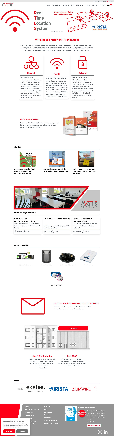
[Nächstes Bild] (106, 20)
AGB (45, 409)
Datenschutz (48, 412)
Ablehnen (22, 431)
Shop (108, 5)
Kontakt (102, 5)
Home (49, 5)
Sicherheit (79, 5)
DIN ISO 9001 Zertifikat (51, 423)
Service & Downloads (100, 1)
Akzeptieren (9, 431)
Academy (88, 5)
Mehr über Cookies (16, 427)
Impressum (47, 406)
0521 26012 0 (29, 412)
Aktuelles (95, 5)
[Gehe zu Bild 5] (62, 31)
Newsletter (47, 417)
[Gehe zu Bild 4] (59, 31)
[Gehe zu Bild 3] (57, 31)
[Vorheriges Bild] (7, 20)
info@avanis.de (29, 415)
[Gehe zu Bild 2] (54, 31)
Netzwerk (66, 5)
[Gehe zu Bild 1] (52, 31)
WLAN (73, 5)
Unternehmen (56, 5)
